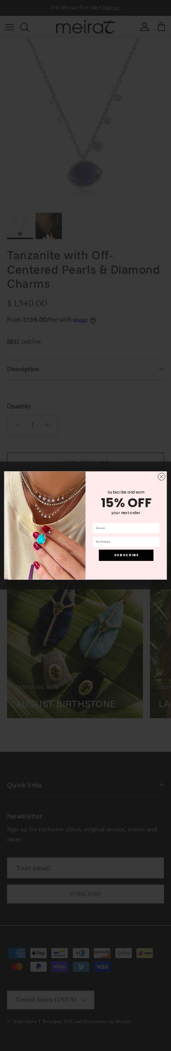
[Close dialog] (161, 476)
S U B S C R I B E (126, 555)
